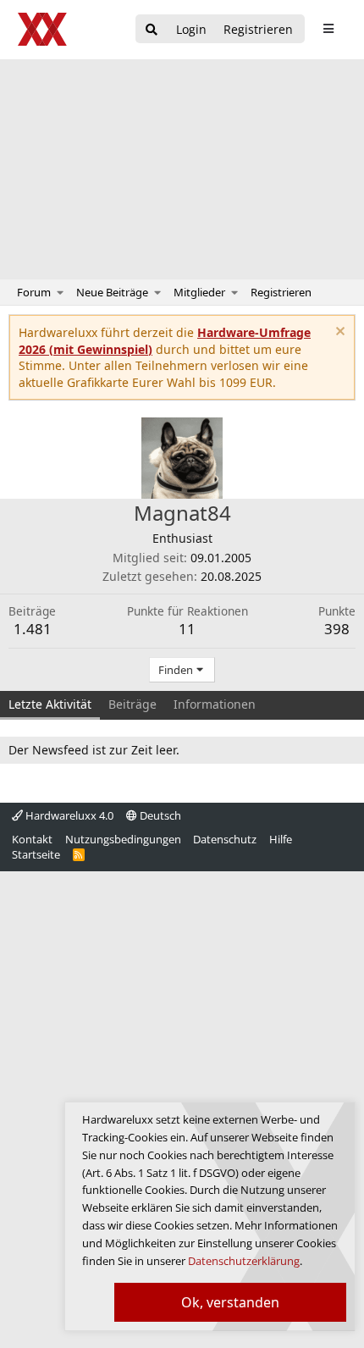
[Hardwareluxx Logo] (43, 29)
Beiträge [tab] (132, 704)
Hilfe (280, 839)
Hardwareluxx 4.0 (68, 815)
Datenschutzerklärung (244, 1260)
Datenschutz (224, 839)
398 (337, 628)
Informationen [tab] (215, 704)
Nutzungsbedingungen (123, 839)
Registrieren (281, 292)
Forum (34, 292)
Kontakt (32, 839)
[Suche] (151, 30)
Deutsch (159, 815)
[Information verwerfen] (338, 333)
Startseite (36, 854)
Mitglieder (199, 292)
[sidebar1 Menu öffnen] (328, 28)
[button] (60, 292)
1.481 (33, 628)
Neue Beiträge (112, 292)
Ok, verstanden (230, 1302)
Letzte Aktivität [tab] (49, 704)
